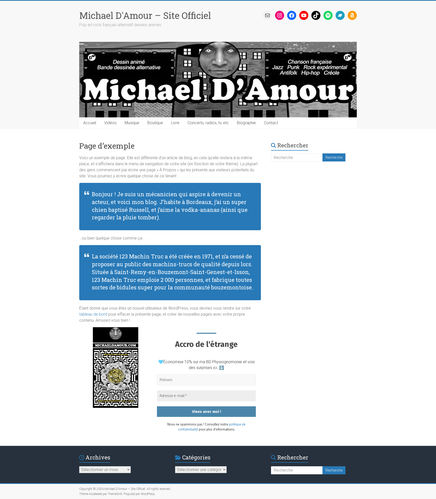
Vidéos (110, 122)
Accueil (89, 122)
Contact (271, 122)
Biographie (246, 122)
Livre (175, 122)
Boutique (155, 122)
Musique (132, 122)
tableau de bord (93, 314)
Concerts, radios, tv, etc (208, 122)
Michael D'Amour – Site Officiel (145, 15)
